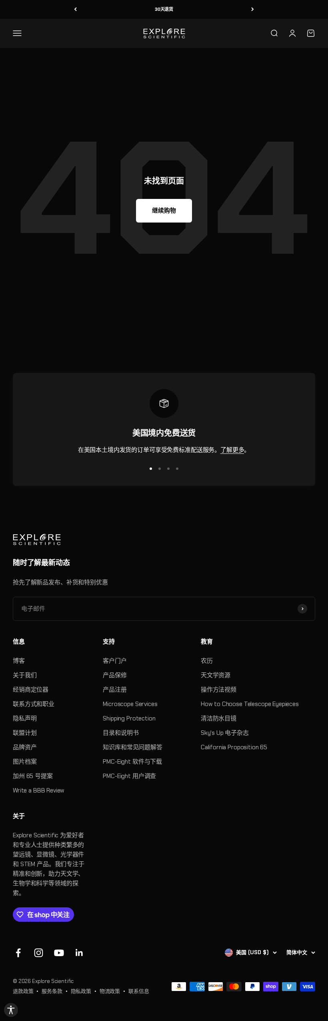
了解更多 (232, 450)
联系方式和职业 (33, 704)
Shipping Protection (129, 718)
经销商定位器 (30, 690)
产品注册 (114, 690)
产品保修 (114, 675)
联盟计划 (24, 733)
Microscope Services (130, 704)
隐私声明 (24, 718)
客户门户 (114, 661)
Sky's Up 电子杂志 (225, 733)
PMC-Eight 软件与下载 (132, 762)
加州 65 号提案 (33, 776)
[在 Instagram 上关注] (38, 952)
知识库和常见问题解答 (132, 747)
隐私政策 (81, 991)
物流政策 (110, 991)
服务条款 (52, 991)
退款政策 (23, 991)
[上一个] (75, 9)
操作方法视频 (218, 690)
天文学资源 (215, 675)
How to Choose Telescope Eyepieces (250, 704)
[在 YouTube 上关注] (59, 952)
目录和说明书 (120, 733)
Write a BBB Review (38, 790)
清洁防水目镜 (218, 718)
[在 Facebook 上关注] (18, 952)
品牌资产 (24, 747)
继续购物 (164, 211)
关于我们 (24, 675)
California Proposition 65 (234, 747)
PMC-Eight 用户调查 (129, 776)
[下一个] (252, 9)
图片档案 (24, 762)
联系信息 (138, 991)
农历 (207, 661)
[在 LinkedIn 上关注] (79, 952)
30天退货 (164, 9)
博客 (19, 661)
